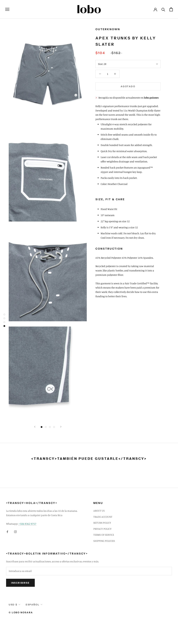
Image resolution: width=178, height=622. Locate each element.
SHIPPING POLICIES (104, 540)
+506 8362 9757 (27, 523)
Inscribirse (20, 582)
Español (32, 604)
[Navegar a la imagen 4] (54, 427)
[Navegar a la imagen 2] (46, 427)
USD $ (13, 604)
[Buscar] (163, 9)
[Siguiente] (60, 427)
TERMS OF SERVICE (103, 534)
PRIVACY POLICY (102, 528)
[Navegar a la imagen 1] (41, 427)
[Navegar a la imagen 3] (50, 427)
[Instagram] (15, 531)
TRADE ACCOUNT (102, 516)
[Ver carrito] (171, 9)
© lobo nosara (21, 612)
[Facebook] (7, 531)
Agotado (128, 86)
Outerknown (107, 29)
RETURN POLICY (102, 522)
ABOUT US (99, 510)
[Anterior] (34, 427)
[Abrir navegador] (7, 9)
